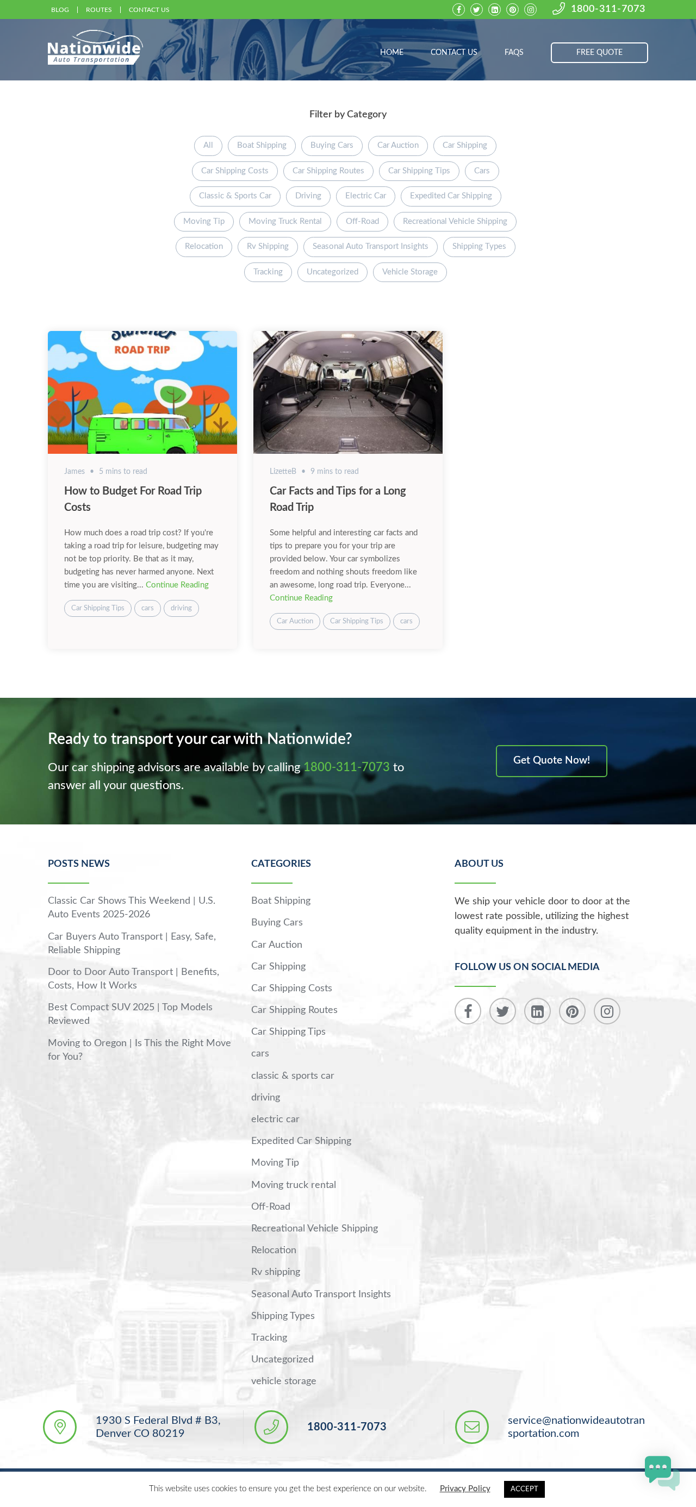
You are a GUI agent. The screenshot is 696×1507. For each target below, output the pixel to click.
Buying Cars (331, 145)
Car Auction (398, 145)
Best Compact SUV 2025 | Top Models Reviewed (130, 1014)
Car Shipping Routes (328, 171)
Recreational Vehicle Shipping (455, 221)
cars (482, 171)
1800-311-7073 (608, 9)
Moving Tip (204, 221)
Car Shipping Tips (419, 171)
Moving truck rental (285, 221)
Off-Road (362, 221)
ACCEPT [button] (524, 1489)
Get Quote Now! (551, 760)
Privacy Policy (465, 1489)
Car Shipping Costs (235, 171)
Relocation (204, 246)
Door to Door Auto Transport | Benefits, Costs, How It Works (133, 979)
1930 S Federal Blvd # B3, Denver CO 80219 (158, 1427)
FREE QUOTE (599, 53)
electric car (365, 196)
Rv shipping (268, 246)
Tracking (268, 272)
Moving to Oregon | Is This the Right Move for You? (139, 1050)
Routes (99, 10)
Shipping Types (479, 246)
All (208, 145)
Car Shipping (465, 145)
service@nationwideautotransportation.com (576, 1427)
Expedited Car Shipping (451, 196)
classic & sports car (235, 196)
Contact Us (149, 10)
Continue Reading (177, 585)
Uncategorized (332, 272)
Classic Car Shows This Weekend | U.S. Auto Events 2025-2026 (131, 908)
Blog (60, 10)
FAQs (514, 53)
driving (308, 196)
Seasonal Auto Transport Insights (370, 246)
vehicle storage (410, 272)
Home (391, 53)
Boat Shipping (262, 145)
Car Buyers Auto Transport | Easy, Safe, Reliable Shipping (132, 943)
